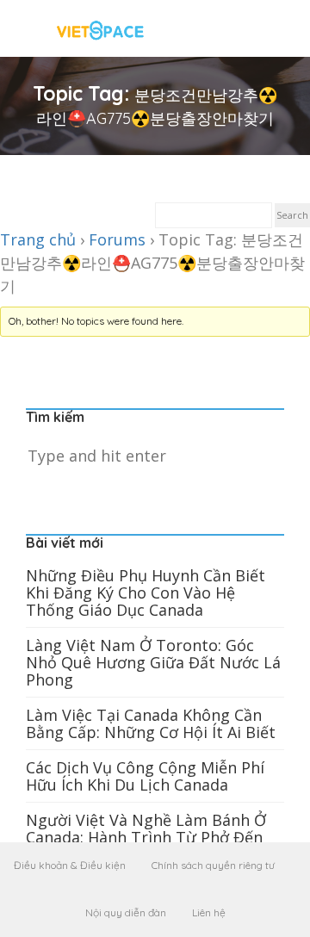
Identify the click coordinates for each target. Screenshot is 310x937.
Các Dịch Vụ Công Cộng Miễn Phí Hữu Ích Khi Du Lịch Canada (145, 776)
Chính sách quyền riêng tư (213, 865)
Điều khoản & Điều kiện (70, 865)
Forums (117, 239)
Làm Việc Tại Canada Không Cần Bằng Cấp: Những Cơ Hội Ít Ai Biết (151, 723)
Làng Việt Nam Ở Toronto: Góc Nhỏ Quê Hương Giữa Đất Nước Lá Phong (153, 662)
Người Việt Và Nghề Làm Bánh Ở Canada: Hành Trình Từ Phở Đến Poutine (146, 837)
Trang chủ (38, 239)
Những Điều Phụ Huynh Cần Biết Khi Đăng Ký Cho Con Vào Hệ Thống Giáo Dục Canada (145, 592)
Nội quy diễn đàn (125, 912)
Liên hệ (209, 912)
